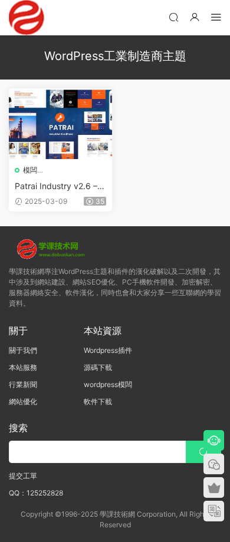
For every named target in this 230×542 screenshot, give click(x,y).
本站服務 (23, 367)
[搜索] (173, 16)
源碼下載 (98, 367)
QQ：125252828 (36, 492)
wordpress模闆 (108, 384)
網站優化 (23, 401)
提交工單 (23, 475)
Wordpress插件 (108, 350)
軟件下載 (98, 401)
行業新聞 (23, 384)
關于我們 (23, 350)
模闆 (30, 170)
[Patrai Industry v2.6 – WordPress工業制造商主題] (60, 123)
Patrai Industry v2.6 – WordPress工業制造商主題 (60, 186)
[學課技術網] (26, 17)
